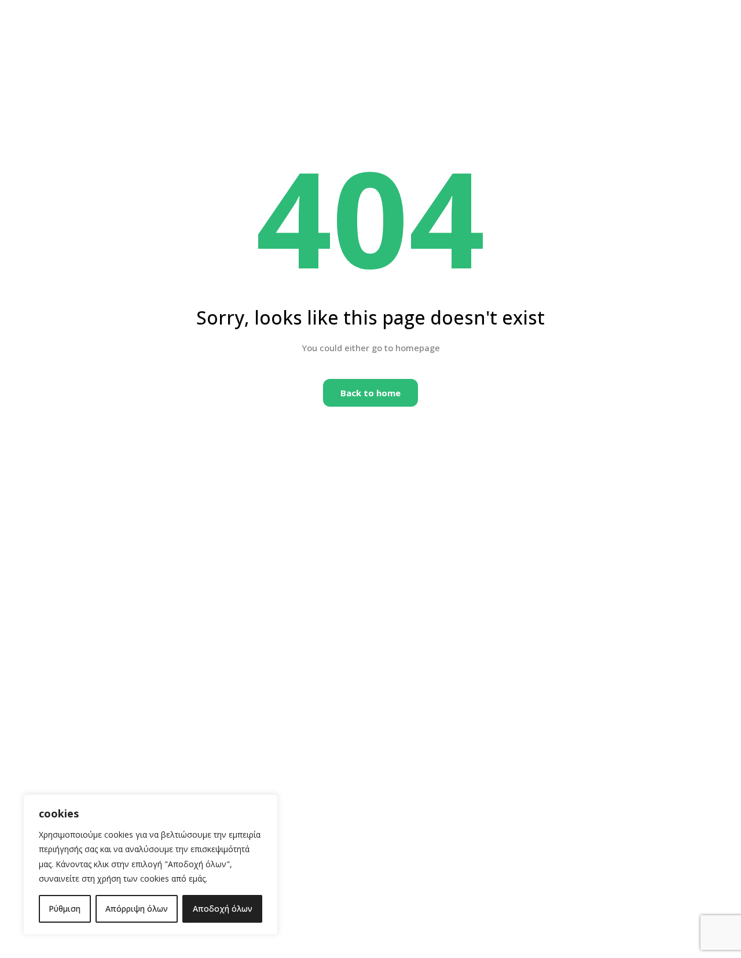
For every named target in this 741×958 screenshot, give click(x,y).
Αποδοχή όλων (222, 908)
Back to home (370, 393)
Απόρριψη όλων (136, 908)
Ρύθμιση (64, 908)
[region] (150, 864)
